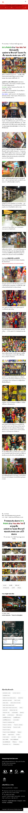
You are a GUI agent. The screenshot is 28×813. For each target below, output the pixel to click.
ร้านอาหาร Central (7, 724)
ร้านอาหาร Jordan (18, 724)
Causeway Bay (6, 695)
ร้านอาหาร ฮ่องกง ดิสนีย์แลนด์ (9, 732)
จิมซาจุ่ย (22, 712)
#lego (4, 585)
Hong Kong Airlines (15, 702)
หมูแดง (4, 734)
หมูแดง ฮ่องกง (11, 734)
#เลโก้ (13, 587)
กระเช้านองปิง (15, 712)
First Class (17, 700)
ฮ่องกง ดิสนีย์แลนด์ (14, 739)
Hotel (21, 707)
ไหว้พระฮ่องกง (16, 744)
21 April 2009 (6, 613)
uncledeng (9, 802)
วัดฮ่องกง (19, 732)
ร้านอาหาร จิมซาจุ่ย (7, 727)
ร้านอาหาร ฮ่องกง (6, 729)
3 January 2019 (10, 5)
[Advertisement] (14, 26)
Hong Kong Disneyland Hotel (10, 707)
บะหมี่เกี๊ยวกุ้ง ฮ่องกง (7, 717)
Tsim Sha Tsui (6, 712)
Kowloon (5, 710)
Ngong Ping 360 (13, 710)
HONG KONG (5, 702)
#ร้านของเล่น (6, 587)
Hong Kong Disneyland (8, 705)
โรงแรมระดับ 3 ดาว (7, 744)
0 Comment (19, 5)
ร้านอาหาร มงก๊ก (16, 727)
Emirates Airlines (7, 700)
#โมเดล (19, 587)
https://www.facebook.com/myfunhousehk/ (13, 263)
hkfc (24, 800)
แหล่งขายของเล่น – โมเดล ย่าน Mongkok (12, 615)
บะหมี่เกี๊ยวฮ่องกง (17, 717)
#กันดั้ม (10, 585)
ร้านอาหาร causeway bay (8, 722)
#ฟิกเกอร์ (17, 585)
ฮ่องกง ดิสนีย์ (5, 739)
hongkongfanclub (12, 800)
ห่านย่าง (18, 734)
